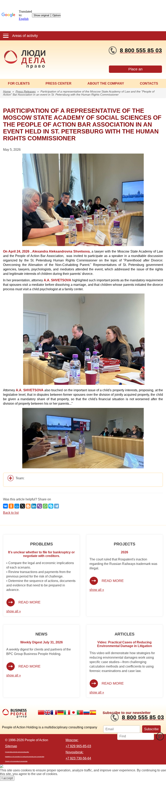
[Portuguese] (80, 712)
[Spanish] (93, 712)
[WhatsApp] (45, 506)
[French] (54, 712)
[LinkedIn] (33, 506)
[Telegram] (56, 506)
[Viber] (39, 506)
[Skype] (50, 506)
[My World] (16, 506)
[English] (47, 712)
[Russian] (86, 712)
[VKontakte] (5, 506)
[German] (60, 712)
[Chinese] (41, 712)
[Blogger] (28, 506)
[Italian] (67, 712)
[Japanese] (73, 712)
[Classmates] (11, 506)
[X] (22, 506)
